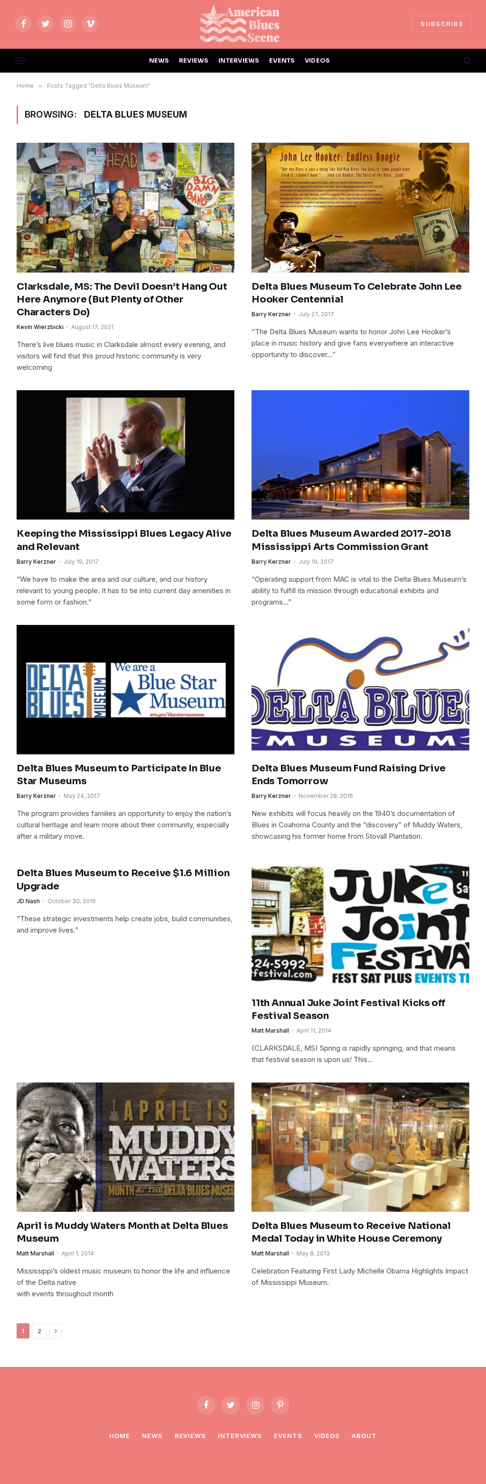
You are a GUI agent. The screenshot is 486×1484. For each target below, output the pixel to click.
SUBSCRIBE (442, 23)
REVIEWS (194, 60)
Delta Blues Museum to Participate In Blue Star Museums (119, 774)
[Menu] (20, 61)
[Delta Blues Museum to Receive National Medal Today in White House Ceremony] (360, 1147)
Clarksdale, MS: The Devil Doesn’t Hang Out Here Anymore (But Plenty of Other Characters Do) (122, 299)
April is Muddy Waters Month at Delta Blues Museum (122, 1232)
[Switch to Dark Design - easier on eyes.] (451, 60)
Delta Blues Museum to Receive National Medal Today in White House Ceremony (351, 1232)
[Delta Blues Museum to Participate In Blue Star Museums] (125, 689)
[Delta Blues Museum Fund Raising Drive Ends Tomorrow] (360, 689)
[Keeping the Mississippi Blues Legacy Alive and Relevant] (125, 455)
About (364, 1435)
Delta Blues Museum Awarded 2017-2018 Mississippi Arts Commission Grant (351, 540)
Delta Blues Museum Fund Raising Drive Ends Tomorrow (349, 774)
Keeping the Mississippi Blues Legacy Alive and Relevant (124, 540)
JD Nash (28, 901)
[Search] (467, 61)
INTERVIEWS (239, 60)
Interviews (240, 1435)
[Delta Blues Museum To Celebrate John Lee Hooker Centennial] (360, 207)
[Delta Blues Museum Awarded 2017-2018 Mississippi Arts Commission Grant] (360, 455)
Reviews (190, 1435)
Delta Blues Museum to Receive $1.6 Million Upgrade (123, 879)
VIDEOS (317, 60)
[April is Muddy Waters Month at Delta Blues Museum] (125, 1147)
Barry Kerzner (271, 314)
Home (119, 1435)
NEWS (159, 60)
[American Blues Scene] (243, 23)
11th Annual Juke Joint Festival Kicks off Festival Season (348, 1009)
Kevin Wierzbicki (40, 326)
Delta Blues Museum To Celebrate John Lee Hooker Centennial (357, 293)
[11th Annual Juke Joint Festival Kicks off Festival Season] (360, 924)
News (152, 1435)
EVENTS (282, 60)
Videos (327, 1435)
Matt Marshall (270, 1030)
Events (288, 1435)
